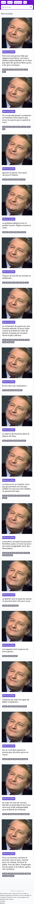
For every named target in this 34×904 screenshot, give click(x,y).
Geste (9, 656)
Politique (16, 232)
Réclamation (18, 814)
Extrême (12, 553)
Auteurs (10, 2)
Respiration (18, 390)
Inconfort (26, 553)
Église (10, 232)
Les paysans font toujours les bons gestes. (15, 650)
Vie (4, 129)
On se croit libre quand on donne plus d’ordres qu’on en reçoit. (15, 752)
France (11, 69)
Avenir (4, 179)
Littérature (11, 390)
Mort (28, 127)
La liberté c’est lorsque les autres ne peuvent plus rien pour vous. (17, 599)
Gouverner (20, 495)
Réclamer (26, 814)
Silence (23, 440)
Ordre (14, 759)
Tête (4, 72)
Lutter (27, 340)
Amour (5, 706)
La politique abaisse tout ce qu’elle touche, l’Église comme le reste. (16, 225)
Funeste (21, 340)
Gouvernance (11, 495)
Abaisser (5, 232)
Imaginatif (19, 553)
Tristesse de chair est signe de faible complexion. (15, 700)
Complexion (16, 706)
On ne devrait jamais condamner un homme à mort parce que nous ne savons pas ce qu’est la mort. (16, 119)
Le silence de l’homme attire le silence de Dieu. (15, 434)
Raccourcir (22, 179)
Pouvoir (5, 876)
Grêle (15, 873)
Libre (10, 759)
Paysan (15, 656)
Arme (4, 340)
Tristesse (23, 706)
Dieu (4, 440)
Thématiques (18, 2)
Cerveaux (5, 69)
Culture (11, 873)
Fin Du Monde (7, 282)
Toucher (23, 232)
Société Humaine (7, 555)
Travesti (27, 495)
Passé (15, 179)
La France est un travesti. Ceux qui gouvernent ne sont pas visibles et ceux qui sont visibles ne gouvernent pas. (16, 487)
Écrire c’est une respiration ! (14, 385)
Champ (5, 873)
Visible (4, 498)
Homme (23, 127)
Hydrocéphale (19, 69)
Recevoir (11, 876)
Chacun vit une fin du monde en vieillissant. (16, 276)
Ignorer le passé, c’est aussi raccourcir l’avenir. (14, 173)
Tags (25, 2)
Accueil (3, 2)
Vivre (26, 282)
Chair (9, 706)
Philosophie (16, 440)
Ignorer (10, 179)
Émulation (6, 553)
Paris (26, 69)
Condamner (16, 127)
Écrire (4, 390)
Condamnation (7, 127)
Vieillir (22, 282)
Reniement (11, 342)
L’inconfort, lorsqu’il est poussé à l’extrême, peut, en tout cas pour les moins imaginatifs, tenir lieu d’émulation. (16, 545)
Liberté (5, 605)
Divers (4, 656)
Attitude (10, 340)
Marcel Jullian (9, 51)
